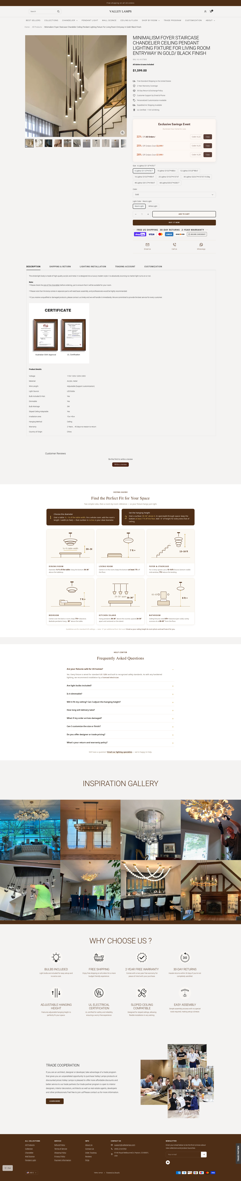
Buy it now (174, 222)
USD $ (31, 1173)
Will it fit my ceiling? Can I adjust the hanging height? (94, 702)
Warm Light (139, 206)
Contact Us (89, 1149)
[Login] (205, 11)
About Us (88, 1145)
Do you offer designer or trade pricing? (86, 734)
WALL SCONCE (109, 20)
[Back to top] (230, 1163)
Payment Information (62, 1160)
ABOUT (209, 20)
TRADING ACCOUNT (125, 266)
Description (33, 266)
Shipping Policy (60, 1153)
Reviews (88, 1156)
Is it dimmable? (74, 693)
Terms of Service (60, 1149)
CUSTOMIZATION (193, 20)
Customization (153, 266)
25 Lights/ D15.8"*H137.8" (169, 177)
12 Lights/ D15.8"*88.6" (189, 171)
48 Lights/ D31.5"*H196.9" (145, 183)
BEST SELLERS (33, 20)
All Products (37, 27)
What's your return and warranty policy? (87, 742)
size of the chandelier (51, 285)
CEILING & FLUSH (129, 20)
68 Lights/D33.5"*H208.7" (169, 183)
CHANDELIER (69, 20)
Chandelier (29, 1153)
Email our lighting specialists (119, 752)
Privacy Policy (59, 1156)
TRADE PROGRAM (172, 20)
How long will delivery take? (81, 710)
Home (27, 27)
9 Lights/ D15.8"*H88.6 (166, 171)
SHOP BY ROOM (150, 20)
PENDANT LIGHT (90, 20)
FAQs (87, 1160)
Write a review (120, 464)
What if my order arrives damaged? (84, 718)
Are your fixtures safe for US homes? (85, 669)
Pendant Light (30, 1160)
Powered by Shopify (113, 1173)
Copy (208, 137)
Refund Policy (59, 1145)
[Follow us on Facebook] (168, 1162)
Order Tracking (91, 1153)
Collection (29, 1149)
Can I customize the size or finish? (84, 726)
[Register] (204, 1154)
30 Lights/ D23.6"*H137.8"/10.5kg (197, 177)
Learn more (54, 1101)
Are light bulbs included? (79, 685)
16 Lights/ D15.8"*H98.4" (144, 177)
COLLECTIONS (51, 20)
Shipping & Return (60, 266)
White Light (152, 206)
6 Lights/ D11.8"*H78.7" (144, 171)
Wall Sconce (30, 1156)
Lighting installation (93, 266)
